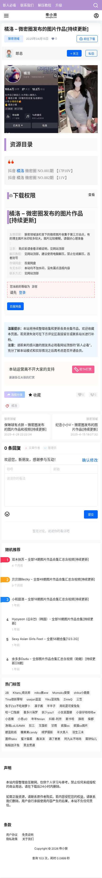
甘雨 (54, 725)
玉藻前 (43, 725)
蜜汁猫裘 (26, 739)
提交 (91, 514)
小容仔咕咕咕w (86, 712)
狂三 (32, 725)
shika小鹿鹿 (81, 692)
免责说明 (27, 835)
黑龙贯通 (29, 745)
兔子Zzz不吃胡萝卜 (17, 706)
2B (7, 692)
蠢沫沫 (40, 739)
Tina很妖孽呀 (14, 699)
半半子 (51, 706)
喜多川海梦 (30, 712)
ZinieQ (68, 699)
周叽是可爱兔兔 (69, 706)
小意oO (22, 719)
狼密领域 (13, 38)
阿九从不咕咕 (72, 739)
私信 (91, 53)
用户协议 (12, 835)
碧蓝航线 (11, 732)
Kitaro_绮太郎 (21, 692)
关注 (76, 53)
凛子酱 (38, 706)
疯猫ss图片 (81, 725)
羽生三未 (78, 732)
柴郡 (91, 719)
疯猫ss (65, 725)
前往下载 (89, 39)
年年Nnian (38, 719)
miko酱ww (41, 692)
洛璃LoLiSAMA (15, 725)
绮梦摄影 (47, 732)
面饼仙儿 (91, 739)
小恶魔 (9, 719)
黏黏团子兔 (12, 745)
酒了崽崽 (54, 739)
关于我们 (28, 839)
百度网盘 (15, 306)
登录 (22, 292)
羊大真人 (62, 732)
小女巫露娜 (65, 712)
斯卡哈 (70, 719)
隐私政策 (12, 839)
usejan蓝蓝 (34, 699)
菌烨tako (11, 739)
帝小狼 (63, 848)
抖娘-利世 (55, 719)
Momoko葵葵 (61, 692)
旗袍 (81, 719)
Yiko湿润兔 (52, 699)
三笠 (79, 699)
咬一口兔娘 (12, 712)
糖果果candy (29, 732)
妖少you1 (48, 712)
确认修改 (90, 460)
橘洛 (20, 171)
